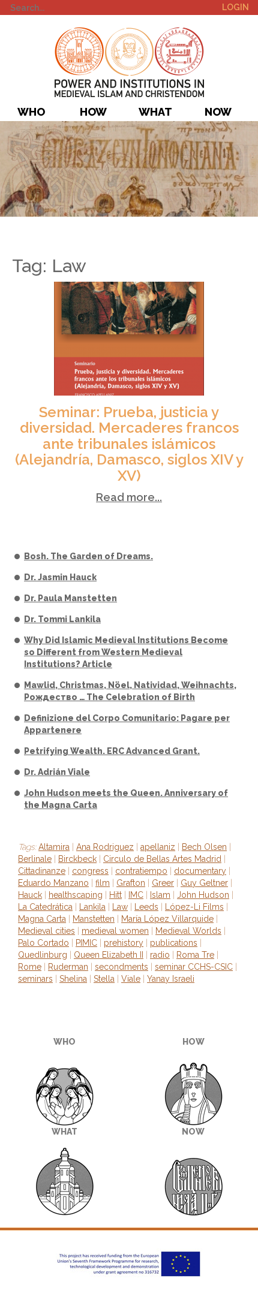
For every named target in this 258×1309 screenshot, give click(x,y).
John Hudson (203, 895)
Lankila (92, 907)
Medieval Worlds (188, 931)
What (155, 111)
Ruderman (68, 967)
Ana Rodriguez (105, 847)
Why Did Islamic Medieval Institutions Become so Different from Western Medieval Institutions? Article (126, 652)
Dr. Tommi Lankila (62, 619)
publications (173, 943)
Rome (29, 967)
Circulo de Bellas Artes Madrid (162, 859)
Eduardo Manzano (53, 883)
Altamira (54, 847)
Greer (163, 883)
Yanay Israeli (170, 979)
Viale (130, 979)
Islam (160, 895)
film (102, 883)
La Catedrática (45, 907)
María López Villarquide (167, 919)
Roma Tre (195, 955)
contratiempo (141, 871)
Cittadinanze (41, 871)
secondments (121, 967)
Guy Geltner (204, 883)
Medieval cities (46, 931)
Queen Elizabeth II (108, 955)
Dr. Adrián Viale (57, 772)
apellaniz (157, 847)
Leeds (146, 907)
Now (218, 111)
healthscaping (76, 895)
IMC (135, 895)
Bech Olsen (204, 847)
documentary (200, 871)
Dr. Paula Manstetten (70, 598)
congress (90, 871)
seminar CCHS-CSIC (194, 967)
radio (160, 955)
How (93, 111)
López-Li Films (194, 907)
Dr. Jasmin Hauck (60, 577)
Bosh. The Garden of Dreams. (88, 556)
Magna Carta (42, 919)
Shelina (73, 979)
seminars (35, 979)
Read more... (129, 497)
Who (31, 111)
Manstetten (94, 919)
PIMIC (129, 62)
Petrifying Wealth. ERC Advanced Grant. (112, 751)
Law (120, 907)
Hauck (30, 895)
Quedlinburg (42, 955)
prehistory (123, 943)
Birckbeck (77, 859)
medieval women (115, 931)
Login (235, 7)
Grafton (130, 883)
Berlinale (35, 859)
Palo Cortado (43, 943)
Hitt (115, 895)
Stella (104, 979)
